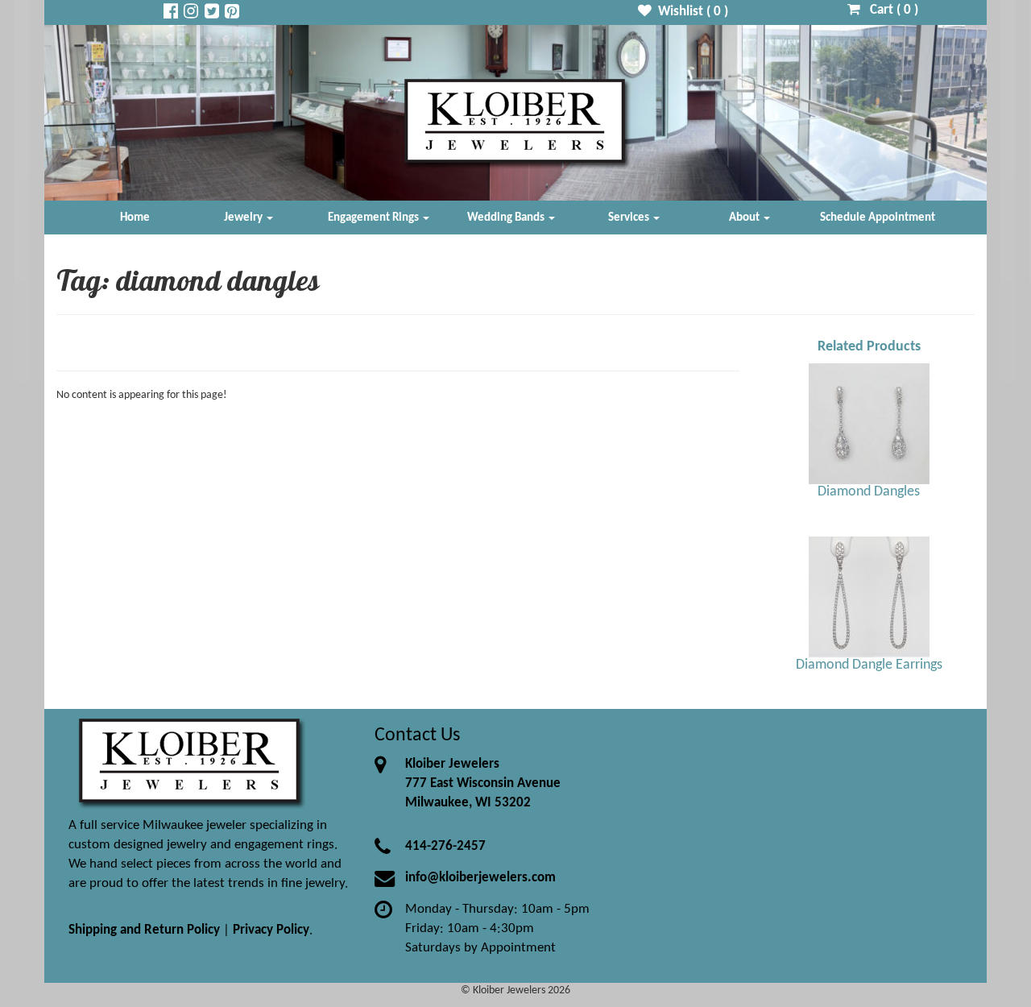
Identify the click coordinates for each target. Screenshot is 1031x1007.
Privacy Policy (271, 930)
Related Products (869, 346)
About (745, 217)
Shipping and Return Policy (144, 930)
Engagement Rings (374, 217)
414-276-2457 (445, 846)
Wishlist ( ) (690, 12)
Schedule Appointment (877, 217)
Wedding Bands (507, 217)
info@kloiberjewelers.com (480, 878)
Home (135, 217)
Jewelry (244, 217)
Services (630, 217)
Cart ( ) (889, 10)
